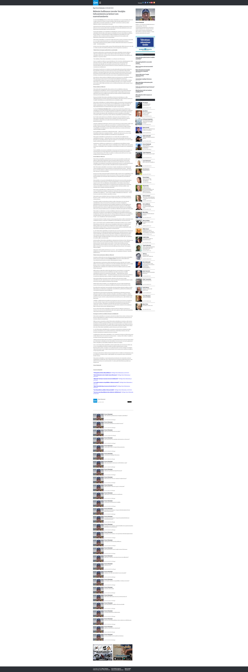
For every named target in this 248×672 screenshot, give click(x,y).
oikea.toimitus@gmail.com (117, 669)
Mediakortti (127, 669)
